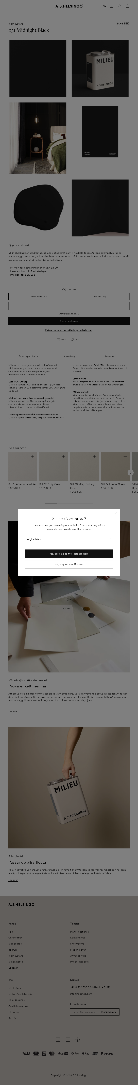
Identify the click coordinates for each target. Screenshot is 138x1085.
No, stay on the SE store (69, 564)
